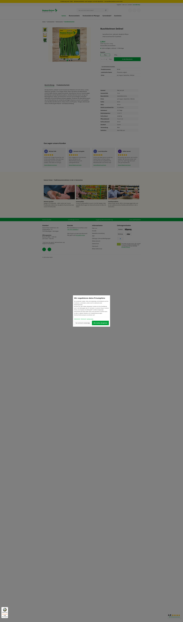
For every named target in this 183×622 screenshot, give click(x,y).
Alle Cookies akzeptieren (100, 323)
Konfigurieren (90, 319)
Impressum (83, 319)
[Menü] (7, 608)
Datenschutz (77, 319)
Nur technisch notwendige (83, 323)
